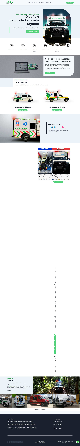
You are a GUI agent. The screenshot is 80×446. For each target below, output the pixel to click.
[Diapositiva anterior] (1, 401)
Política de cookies (40, 441)
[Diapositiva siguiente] (79, 401)
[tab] (35, 409)
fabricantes (11, 386)
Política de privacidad (40, 442)
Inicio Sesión (69, 2)
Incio (29, 2)
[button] (19, 401)
